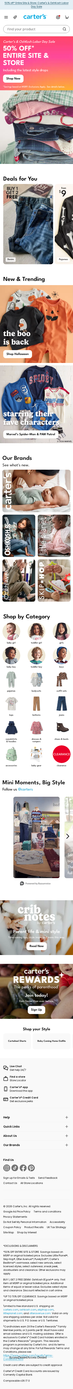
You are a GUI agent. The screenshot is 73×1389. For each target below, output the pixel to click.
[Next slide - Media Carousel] (67, 836)
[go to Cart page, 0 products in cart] (66, 17)
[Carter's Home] (36, 16)
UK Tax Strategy (56, 1227)
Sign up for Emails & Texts (19, 1178)
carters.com (10, 1309)
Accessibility (57, 1222)
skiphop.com (46, 1309)
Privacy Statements (15, 1216)
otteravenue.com (40, 1313)
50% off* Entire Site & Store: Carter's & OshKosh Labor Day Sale (37, 4)
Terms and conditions (47, 1211)
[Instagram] (6, 1167)
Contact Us (10, 1183)
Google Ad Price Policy (16, 1211)
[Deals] (15, 17)
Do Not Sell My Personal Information (24, 1222)
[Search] (64, 29)
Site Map (8, 1232)
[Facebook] (23, 1167)
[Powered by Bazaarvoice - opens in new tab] (35, 883)
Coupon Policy (12, 1227)
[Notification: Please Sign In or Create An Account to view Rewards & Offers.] (58, 17)
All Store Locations (31, 1183)
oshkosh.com (27, 1309)
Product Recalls (34, 1227)
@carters (25, 789)
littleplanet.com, (13, 1313)
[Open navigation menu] (6, 17)
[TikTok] (14, 1167)
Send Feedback (47, 1178)
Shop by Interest (27, 1232)
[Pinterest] (31, 1167)
